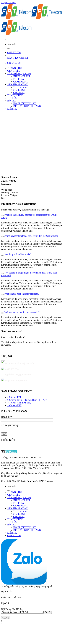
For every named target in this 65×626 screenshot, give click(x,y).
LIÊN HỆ (12, 108)
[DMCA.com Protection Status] (9, 452)
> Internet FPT (14, 397)
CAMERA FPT (21, 81)
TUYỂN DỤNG (15, 95)
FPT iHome (19, 90)
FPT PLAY (18, 79)
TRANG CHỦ (14, 68)
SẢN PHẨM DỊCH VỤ (19, 73)
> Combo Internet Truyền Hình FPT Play (27, 400)
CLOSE (5, 618)
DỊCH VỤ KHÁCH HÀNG (27, 106)
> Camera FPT (14, 405)
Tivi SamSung (20, 87)
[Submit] (8, 48)
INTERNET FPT (21, 76)
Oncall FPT (18, 92)
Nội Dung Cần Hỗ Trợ (12, 609)
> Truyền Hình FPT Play (19, 402)
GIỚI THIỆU (13, 71)
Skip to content (8, 2)
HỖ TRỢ (11, 100)
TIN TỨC (12, 98)
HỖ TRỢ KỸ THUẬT (24, 103)
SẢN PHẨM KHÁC (17, 84)
